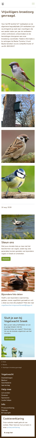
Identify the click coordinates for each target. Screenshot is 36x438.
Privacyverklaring (7, 408)
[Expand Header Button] (33, 3)
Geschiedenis (6, 383)
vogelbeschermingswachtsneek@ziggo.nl (16, 305)
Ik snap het (8, 433)
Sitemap (4, 410)
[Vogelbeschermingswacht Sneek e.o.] (2, 3)
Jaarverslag (5, 385)
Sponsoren (5, 398)
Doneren (4, 395)
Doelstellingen (6, 378)
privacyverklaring (13, 427)
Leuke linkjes (6, 400)
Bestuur (4, 380)
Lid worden (5, 393)
